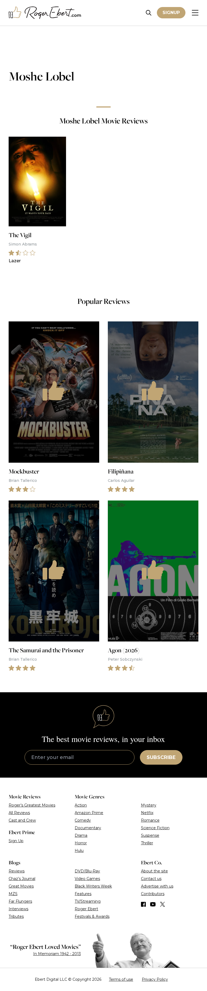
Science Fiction (155, 827)
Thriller (147, 843)
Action (81, 805)
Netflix (147, 812)
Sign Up (16, 840)
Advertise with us (157, 886)
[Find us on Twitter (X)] (162, 904)
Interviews (18, 908)
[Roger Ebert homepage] (45, 12)
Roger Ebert (86, 908)
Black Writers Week (93, 886)
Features (83, 893)
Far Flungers (20, 901)
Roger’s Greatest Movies (32, 805)
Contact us (151, 878)
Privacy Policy (155, 979)
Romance (150, 820)
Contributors (152, 893)
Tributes (16, 916)
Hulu (79, 850)
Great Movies (21, 886)
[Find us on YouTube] (153, 904)
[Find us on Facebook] (143, 904)
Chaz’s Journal (22, 878)
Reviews (17, 871)
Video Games (87, 878)
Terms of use (121, 979)
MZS (13, 893)
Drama (81, 835)
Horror (81, 843)
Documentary (88, 827)
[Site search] (148, 13)
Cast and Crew (22, 820)
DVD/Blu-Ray (87, 871)
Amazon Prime (89, 812)
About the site (154, 871)
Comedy (83, 820)
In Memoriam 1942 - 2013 (57, 953)
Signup (171, 12)
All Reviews (19, 812)
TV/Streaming (88, 901)
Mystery (148, 805)
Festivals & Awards (92, 916)
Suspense (150, 835)
